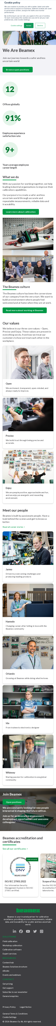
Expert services (10, 953)
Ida (7, 723)
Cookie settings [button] (16, 25)
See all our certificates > (15, 848)
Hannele (10, 621)
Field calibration (10, 941)
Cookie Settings (9, 1017)
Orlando (10, 673)
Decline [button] (40, 25)
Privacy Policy (9, 1007)
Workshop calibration (12, 945)
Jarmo (9, 569)
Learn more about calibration (21, 212)
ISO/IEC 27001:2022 (15, 881)
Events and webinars (12, 975)
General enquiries (10, 996)
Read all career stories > (14, 527)
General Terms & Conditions (15, 1013)
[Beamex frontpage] (28, 910)
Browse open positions (17, 69)
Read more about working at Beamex (24, 310)
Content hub (8, 962)
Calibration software (12, 949)
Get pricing (8, 984)
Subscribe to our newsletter (15, 992)
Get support (8, 988)
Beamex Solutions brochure (15, 966)
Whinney (10, 772)
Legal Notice (25, 1007)
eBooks (6, 971)
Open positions (13, 802)
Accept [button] (28, 25)
